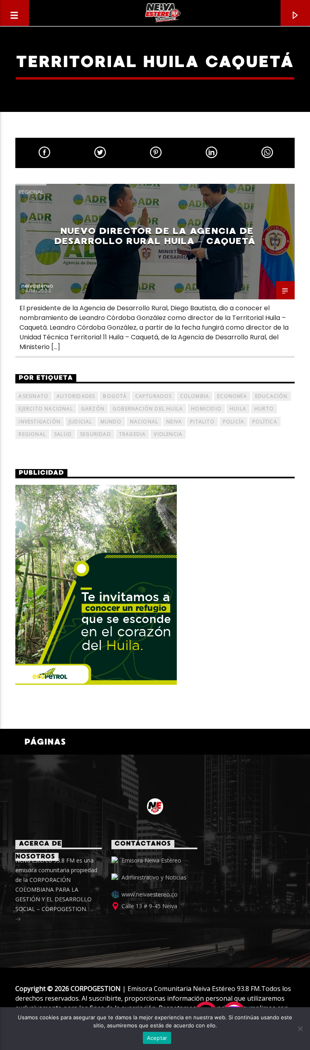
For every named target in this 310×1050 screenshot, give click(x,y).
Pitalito (202, 421)
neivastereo (37, 286)
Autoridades (76, 396)
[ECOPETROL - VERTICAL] (154, 585)
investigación (40, 421)
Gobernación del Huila (148, 408)
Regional (31, 192)
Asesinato (33, 396)
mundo (111, 421)
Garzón (93, 408)
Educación (271, 396)
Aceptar (157, 1038)
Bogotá (115, 396)
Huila (238, 408)
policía (233, 421)
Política (264, 421)
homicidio (206, 408)
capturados (153, 396)
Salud (63, 434)
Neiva (174, 421)
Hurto (264, 408)
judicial (80, 421)
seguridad (95, 434)
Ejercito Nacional (46, 408)
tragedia (132, 434)
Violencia (168, 434)
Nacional (144, 421)
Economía (232, 396)
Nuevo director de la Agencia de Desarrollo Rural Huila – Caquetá (155, 235)
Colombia (194, 396)
